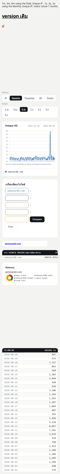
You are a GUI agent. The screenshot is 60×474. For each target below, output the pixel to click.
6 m (24, 109)
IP (6, 98)
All (40, 98)
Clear (10, 226)
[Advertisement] (30, 59)
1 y (31, 109)
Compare (37, 219)
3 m (15, 109)
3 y (47, 109)
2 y (39, 109)
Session (16, 98)
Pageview (29, 98)
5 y (6, 115)
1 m (7, 109)
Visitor (50, 98)
